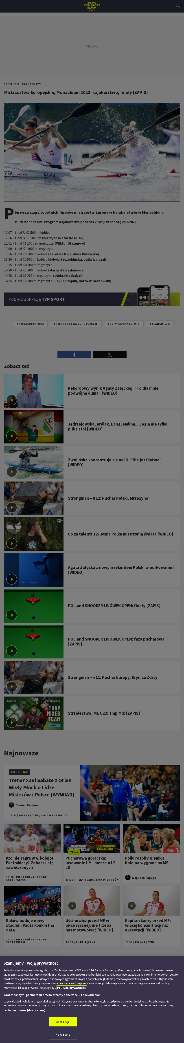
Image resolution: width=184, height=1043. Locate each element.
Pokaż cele (63, 1035)
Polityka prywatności (72, 988)
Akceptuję (63, 1022)
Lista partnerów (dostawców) (24, 1010)
